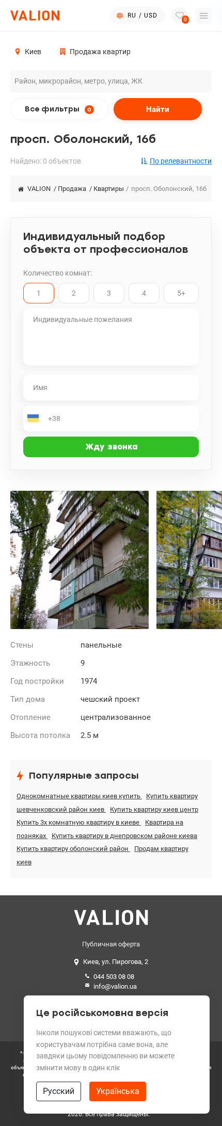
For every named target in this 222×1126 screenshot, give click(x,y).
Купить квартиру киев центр (154, 809)
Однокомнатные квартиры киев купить (79, 796)
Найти (157, 109)
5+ (181, 293)
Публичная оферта (111, 944)
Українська (117, 1091)
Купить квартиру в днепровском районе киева (124, 836)
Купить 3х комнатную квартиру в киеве (79, 822)
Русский (58, 1091)
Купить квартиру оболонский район (73, 848)
